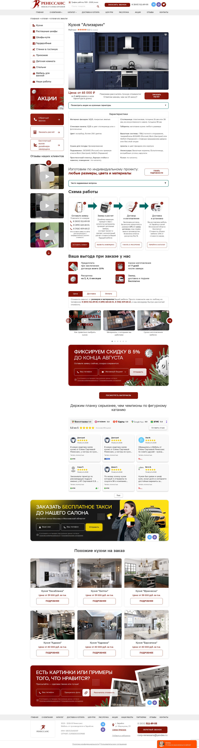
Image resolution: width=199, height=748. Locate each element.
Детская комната (45, 61)
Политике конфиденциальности (87, 380)
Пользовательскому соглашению (110, 380)
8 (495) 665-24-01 (140, 2)
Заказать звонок (117, 5)
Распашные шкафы (46, 31)
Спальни (41, 67)
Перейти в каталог (157, 245)
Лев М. (148, 438)
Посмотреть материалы (118, 395)
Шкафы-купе (43, 37)
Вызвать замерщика (105, 245)
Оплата (108, 294)
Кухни (44, 19)
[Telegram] (153, 4)
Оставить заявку (80, 245)
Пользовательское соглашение (113, 744)
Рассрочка (124, 12)
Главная (39, 12)
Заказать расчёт (156, 96)
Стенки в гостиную (47, 49)
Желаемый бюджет (114, 372)
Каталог (71, 12)
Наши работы (43, 82)
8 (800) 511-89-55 (140, 5)
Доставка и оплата (90, 12)
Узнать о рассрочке (131, 245)
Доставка (91, 294)
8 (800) (147, 723)
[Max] (158, 4)
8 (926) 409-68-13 (140, 8)
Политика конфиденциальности (85, 744)
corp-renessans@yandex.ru (152, 735)
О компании (55, 12)
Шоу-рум (109, 12)
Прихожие (42, 55)
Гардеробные (43, 43)
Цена (75, 294)
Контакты (164, 12)
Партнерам (141, 717)
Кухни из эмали (58, 19)
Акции (138, 12)
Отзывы (150, 12)
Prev (48, 162)
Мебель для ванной (43, 74)
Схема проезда (119, 730)
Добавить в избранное (121, 736)
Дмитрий (115, 438)
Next (48, 252)
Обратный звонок (152, 730)
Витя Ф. (148, 467)
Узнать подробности (156, 172)
